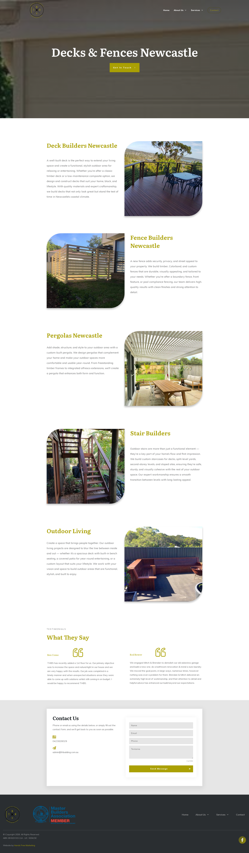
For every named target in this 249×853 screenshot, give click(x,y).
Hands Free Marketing (24, 845)
